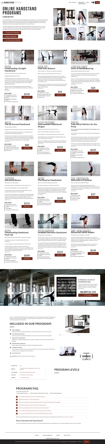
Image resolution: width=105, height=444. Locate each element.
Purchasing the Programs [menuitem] (56, 393)
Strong (27, 377)
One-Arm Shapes (29, 374)
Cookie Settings (79, 441)
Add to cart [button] (27, 97)
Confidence (22, 368)
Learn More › (7, 90)
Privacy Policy (64, 441)
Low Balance (30, 368)
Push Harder (22, 374)
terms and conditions (69, 416)
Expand (30, 372)
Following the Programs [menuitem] (22, 393)
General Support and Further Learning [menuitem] (39, 393)
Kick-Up (36, 368)
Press (21, 377)
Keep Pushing (25, 372)
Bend (34, 372)
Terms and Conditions (72, 441)
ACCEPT (86, 441)
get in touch (59, 423)
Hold (21, 372)
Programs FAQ (25, 356)
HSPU (24, 377)
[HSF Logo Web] (11, 1)
